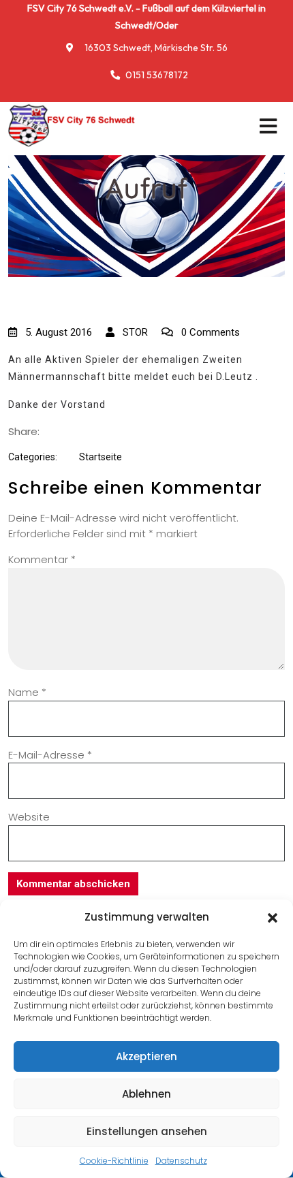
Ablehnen (146, 1094)
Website (29, 817)
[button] (272, 917)
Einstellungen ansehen (147, 1131)
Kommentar (42, 559)
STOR (134, 332)
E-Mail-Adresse (50, 755)
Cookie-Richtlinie (114, 1160)
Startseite (100, 456)
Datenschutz (181, 1160)
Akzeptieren (146, 1056)
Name (27, 692)
